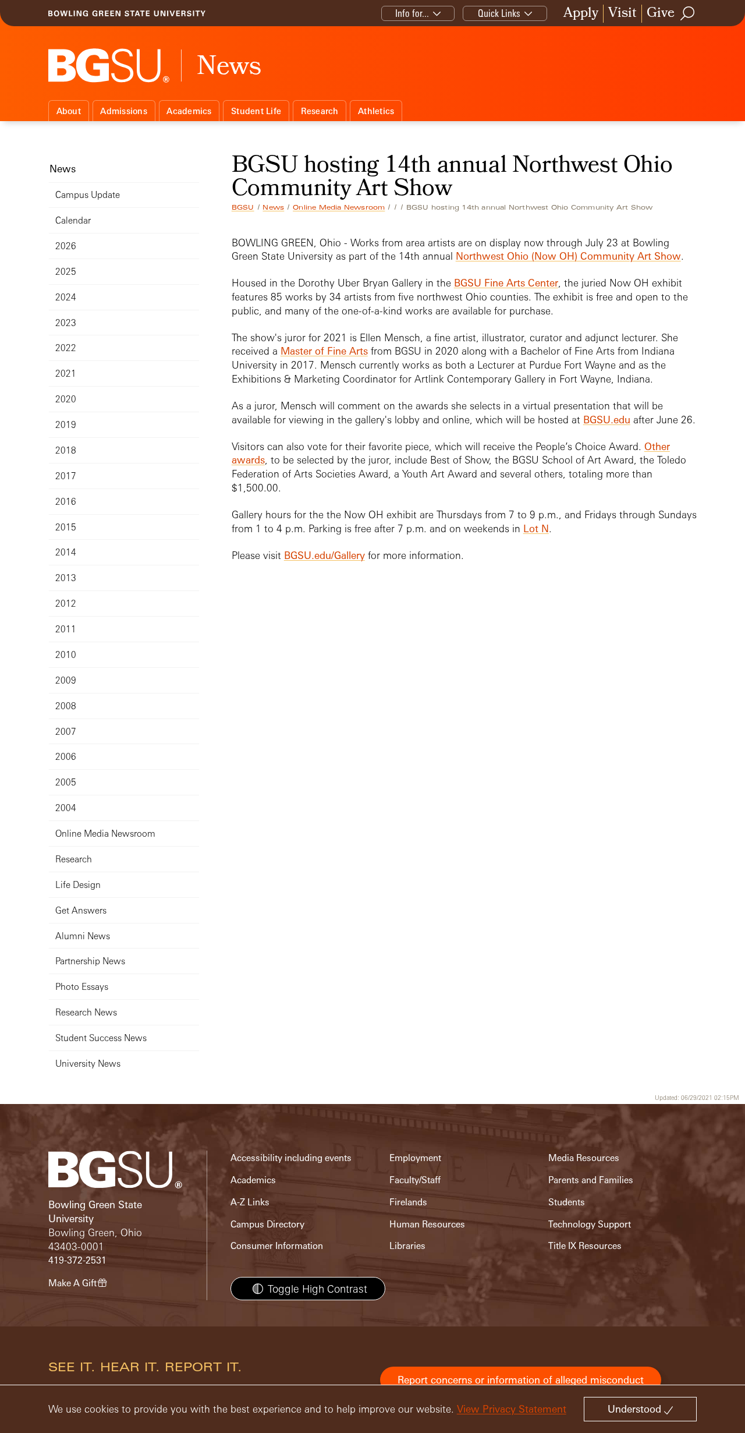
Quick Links (499, 13)
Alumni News (82, 936)
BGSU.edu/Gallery (324, 555)
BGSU (243, 207)
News (273, 207)
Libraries (407, 1245)
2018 (65, 450)
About (68, 111)
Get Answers (81, 910)
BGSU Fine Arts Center (506, 283)
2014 (65, 552)
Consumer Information (276, 1245)
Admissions (123, 111)
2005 (65, 782)
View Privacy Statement (511, 1409)
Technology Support (589, 1224)
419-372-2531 (77, 1260)
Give (661, 14)
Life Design (78, 884)
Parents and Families (590, 1180)
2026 (65, 246)
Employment (415, 1157)
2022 (65, 347)
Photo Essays (81, 986)
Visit (622, 14)
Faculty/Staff (415, 1180)
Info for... (412, 13)
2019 (65, 424)
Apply (580, 14)
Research (320, 111)
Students (566, 1202)
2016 (65, 501)
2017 (65, 476)
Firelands (408, 1202)
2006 (65, 756)
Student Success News (101, 1037)
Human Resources (427, 1224)
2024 (65, 297)
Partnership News (90, 961)
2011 (65, 629)
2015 (65, 527)
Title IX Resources (585, 1245)
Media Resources (583, 1157)
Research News (86, 1012)
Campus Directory (267, 1224)
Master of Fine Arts (324, 351)
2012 (65, 603)
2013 (65, 577)
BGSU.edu (606, 419)
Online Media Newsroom (339, 207)
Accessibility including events (291, 1157)
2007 (65, 731)
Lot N (536, 528)
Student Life (256, 111)
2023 (65, 322)
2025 (65, 271)
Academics (188, 111)
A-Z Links (249, 1202)
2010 (65, 654)
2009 (65, 680)
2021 (65, 373)
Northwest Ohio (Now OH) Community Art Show (568, 256)
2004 (65, 807)
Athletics (376, 111)
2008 (65, 706)
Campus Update (87, 194)
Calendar (73, 220)
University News (87, 1063)
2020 (65, 399)
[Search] (688, 13)
